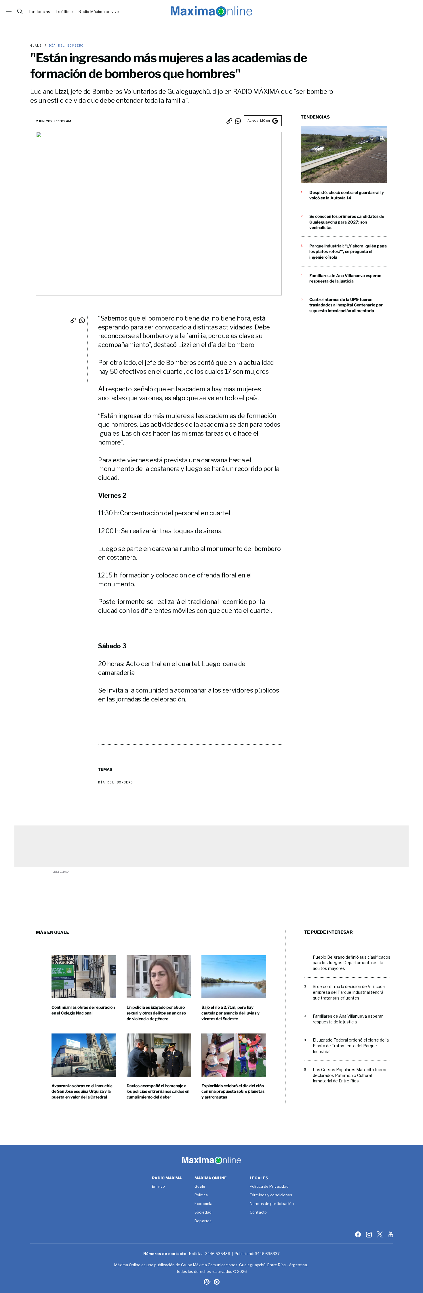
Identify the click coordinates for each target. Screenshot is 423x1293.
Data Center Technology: (217, 1282)
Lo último (64, 12)
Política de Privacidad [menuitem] (269, 1187)
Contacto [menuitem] (258, 1212)
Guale (36, 45)
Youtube (391, 1234)
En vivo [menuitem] (158, 1187)
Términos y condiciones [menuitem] (271, 1195)
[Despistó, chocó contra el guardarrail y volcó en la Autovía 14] (344, 154)
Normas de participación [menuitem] (272, 1204)
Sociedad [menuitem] (203, 1212)
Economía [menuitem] (203, 1204)
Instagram (369, 1234)
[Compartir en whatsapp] (238, 121)
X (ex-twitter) (380, 1234)
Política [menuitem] (201, 1195)
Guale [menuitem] (200, 1187)
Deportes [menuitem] (203, 1221)
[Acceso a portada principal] (211, 11)
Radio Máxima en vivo (99, 12)
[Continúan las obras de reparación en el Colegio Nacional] (84, 976)
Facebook (358, 1234)
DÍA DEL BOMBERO (65, 45)
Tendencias (39, 12)
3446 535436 (217, 1253)
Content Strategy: (206, 1282)
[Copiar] (229, 121)
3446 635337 (267, 1253)
